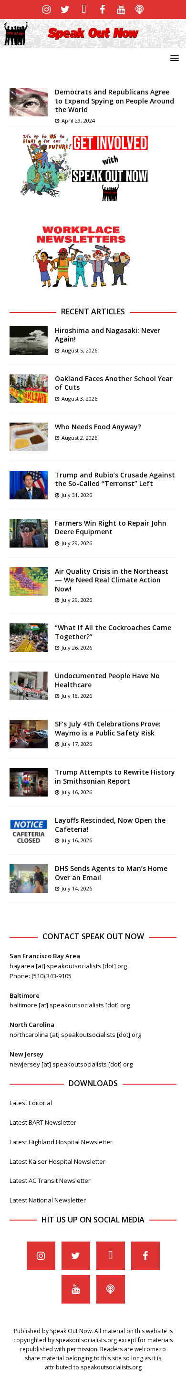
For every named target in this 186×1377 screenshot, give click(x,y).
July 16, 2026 (77, 792)
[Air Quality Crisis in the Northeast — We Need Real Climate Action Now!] (29, 581)
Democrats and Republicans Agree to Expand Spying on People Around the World (114, 100)
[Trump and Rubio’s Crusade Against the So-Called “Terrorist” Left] (29, 485)
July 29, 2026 (77, 543)
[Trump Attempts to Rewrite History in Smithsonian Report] (29, 782)
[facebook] (102, 9)
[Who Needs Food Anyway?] (29, 437)
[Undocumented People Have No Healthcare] (29, 686)
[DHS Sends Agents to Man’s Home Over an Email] (29, 878)
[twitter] (65, 9)
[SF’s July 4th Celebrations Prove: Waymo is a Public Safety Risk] (29, 734)
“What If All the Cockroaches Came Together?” (113, 632)
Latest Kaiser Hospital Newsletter (57, 1161)
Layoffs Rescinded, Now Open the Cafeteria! (110, 824)
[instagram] (46, 9)
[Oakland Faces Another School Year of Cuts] (29, 388)
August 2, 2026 (79, 437)
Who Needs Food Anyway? (98, 426)
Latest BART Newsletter (43, 1122)
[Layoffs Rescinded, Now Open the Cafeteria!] (29, 830)
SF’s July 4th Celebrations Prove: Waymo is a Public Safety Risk (108, 728)
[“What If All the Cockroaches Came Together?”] (29, 637)
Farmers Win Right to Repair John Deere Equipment (110, 527)
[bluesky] (83, 9)
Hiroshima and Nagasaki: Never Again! (107, 334)
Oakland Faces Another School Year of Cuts (114, 383)
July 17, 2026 (77, 743)
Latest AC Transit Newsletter (50, 1180)
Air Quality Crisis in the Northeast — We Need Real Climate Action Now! (111, 580)
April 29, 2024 (78, 120)
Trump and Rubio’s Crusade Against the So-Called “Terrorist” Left (115, 479)
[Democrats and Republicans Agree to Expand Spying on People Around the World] (29, 102)
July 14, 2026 (77, 888)
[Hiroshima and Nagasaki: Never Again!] (29, 340)
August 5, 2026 (79, 350)
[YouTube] (121, 9)
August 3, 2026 (79, 398)
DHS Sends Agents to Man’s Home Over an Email (111, 872)
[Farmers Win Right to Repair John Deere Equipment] (29, 533)
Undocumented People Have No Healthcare (107, 680)
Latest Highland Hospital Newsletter (61, 1142)
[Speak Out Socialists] (93, 42)
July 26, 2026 (77, 647)
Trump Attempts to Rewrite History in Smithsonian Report (115, 776)
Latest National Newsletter (48, 1200)
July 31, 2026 (77, 494)
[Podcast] (139, 9)
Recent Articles (93, 311)
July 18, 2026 (77, 695)
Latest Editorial (31, 1102)
